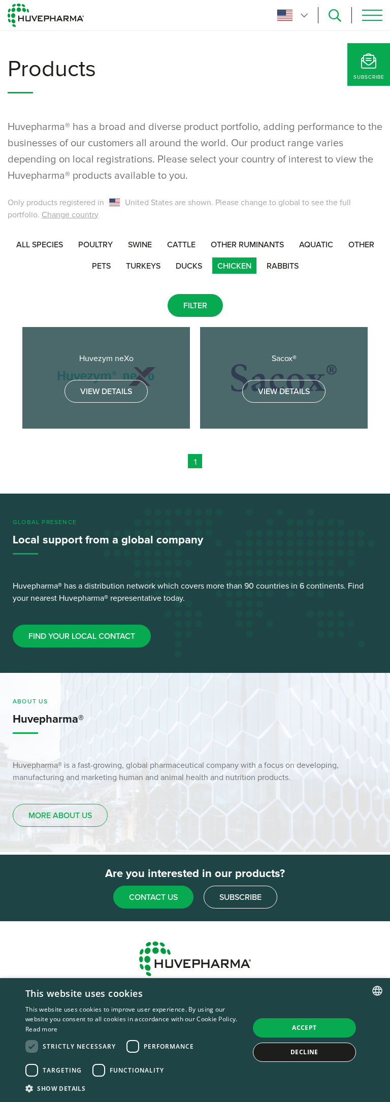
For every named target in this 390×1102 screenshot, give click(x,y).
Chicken (234, 266)
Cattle (181, 245)
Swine (140, 245)
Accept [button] (304, 1027)
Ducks (189, 266)
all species (39, 245)
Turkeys (143, 266)
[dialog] (195, 1040)
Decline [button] (304, 1052)
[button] (134, 1088)
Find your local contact (81, 636)
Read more (41, 1029)
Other (361, 245)
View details (106, 391)
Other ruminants (247, 245)
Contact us (153, 897)
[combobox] (377, 991)
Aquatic (316, 245)
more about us (60, 816)
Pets (101, 266)
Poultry (95, 245)
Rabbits (283, 266)
